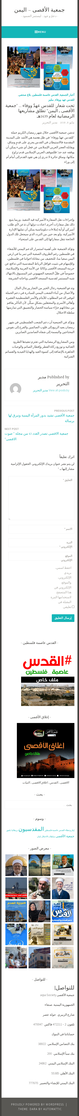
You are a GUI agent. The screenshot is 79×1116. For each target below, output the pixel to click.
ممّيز (51, 99)
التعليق (67, 480)
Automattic (52, 1109)
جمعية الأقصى (65, 836)
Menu (42, 32)
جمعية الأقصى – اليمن (39, 10)
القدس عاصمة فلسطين (45, 94)
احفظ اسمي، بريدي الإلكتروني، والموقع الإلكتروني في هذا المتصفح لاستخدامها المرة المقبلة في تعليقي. (61, 587)
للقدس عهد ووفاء (64, 99)
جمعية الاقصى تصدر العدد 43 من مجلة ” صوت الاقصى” (36, 434)
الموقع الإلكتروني (66, 558)
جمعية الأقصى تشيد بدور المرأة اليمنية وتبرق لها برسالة (41, 416)
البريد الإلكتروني (65, 544)
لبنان (39, 836)
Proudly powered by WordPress (37, 1104)
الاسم (68, 529)
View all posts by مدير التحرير (51, 390)
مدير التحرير (50, 122)
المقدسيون (31, 828)
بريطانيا (15, 830)
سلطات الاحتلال (48, 836)
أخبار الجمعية (67, 94)
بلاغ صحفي (25, 94)
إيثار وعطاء (69, 830)
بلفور (8, 830)
